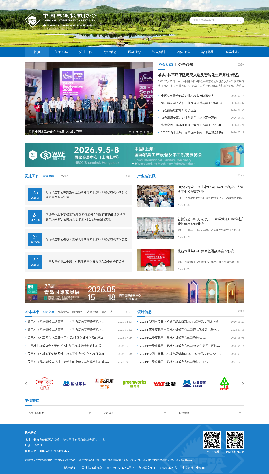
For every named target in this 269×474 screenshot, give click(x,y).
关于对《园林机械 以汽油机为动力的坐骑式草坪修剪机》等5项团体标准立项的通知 (67, 361)
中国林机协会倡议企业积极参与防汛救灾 (186, 95)
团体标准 (183, 52)
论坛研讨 (158, 52)
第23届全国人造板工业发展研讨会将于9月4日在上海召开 (192, 103)
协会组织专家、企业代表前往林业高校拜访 (187, 117)
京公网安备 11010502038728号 (157, 467)
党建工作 (85, 52)
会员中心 (232, 52)
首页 (37, 52)
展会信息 (134, 52)
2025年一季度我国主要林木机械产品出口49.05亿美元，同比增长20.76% (179, 345)
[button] (130, 132)
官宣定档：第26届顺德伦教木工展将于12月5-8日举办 (192, 125)
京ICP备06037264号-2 (120, 467)
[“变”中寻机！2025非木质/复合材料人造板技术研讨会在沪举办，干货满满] (108, 98)
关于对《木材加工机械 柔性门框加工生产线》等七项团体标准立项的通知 (67, 353)
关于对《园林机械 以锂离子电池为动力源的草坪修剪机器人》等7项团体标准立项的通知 (67, 321)
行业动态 (110, 52)
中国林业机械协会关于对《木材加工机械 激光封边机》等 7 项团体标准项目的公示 (67, 345)
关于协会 (61, 52)
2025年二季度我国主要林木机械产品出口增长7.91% (171, 337)
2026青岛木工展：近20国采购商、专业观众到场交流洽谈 (192, 132)
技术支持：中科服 (193, 467)
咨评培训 (207, 52)
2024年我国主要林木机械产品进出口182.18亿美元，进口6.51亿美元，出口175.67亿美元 (179, 353)
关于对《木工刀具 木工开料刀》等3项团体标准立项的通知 (64, 337)
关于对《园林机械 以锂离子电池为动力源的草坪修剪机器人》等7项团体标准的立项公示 (67, 329)
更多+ (241, 64)
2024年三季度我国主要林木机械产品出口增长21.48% (172, 361)
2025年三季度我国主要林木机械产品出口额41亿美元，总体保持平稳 (179, 329)
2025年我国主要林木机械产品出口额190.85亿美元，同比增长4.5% (179, 321)
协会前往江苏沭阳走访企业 (177, 110)
